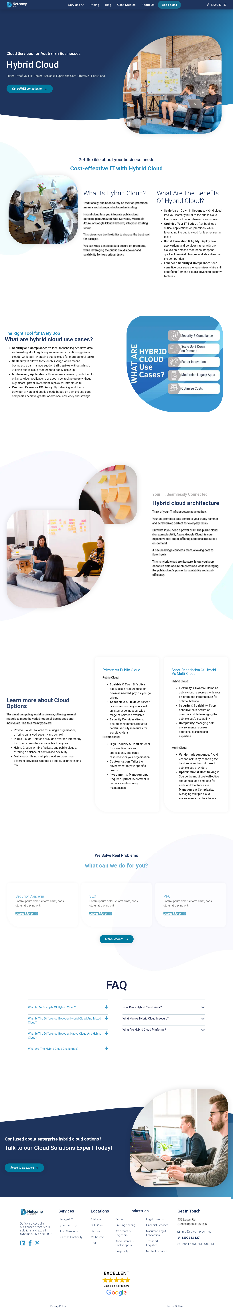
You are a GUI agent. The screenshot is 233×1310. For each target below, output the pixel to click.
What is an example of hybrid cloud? (52, 1007)
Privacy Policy (58, 1306)
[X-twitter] (37, 1243)
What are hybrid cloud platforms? (144, 1029)
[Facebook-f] (30, 1243)
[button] (26, 913)
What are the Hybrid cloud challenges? (53, 1048)
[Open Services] (82, 5)
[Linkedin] (22, 1243)
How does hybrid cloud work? (142, 1007)
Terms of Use (175, 1306)
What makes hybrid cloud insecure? (146, 1018)
